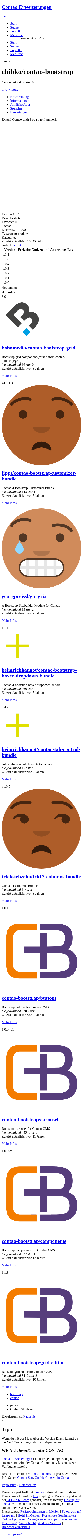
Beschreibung (19, 97)
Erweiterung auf (12, 1416)
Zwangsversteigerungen (43, 1519)
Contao (39, 1492)
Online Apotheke (13, 1519)
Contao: (7, 226)
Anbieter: (8, 245)
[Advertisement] (41, 165)
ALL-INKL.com (17, 1500)
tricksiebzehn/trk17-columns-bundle (41, 876)
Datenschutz (27, 1485)
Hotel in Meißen (29, 1515)
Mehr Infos (9, 376)
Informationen (19, 100)
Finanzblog (9, 1523)
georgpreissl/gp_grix (24, 596)
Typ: (5, 233)
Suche (14, 27)
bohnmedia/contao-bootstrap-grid (38, 348)
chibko (18, 245)
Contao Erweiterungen (17, 1459)
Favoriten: (8, 222)
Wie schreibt (27, 1523)
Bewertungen (19, 112)
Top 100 (15, 31)
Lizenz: (7, 230)
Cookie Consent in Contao (52, 1477)
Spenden (16, 108)
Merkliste (16, 35)
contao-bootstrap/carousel (30, 1119)
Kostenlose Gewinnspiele (59, 1515)
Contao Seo (25, 1477)
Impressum (9, 1485)
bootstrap (16, 1394)
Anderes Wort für (49, 1523)
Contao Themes (40, 1474)
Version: (7, 214)
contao (14, 1398)
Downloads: (10, 218)
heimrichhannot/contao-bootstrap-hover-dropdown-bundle (39, 673)
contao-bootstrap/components (34, 1241)
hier (35, 1496)
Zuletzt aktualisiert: (14, 241)
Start (13, 23)
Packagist (29, 1416)
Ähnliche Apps (20, 104)
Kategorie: (9, 237)
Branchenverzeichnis (16, 1527)
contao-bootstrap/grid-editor (33, 1362)
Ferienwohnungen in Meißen (39, 1511)
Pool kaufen (70, 1519)
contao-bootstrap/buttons (29, 998)
